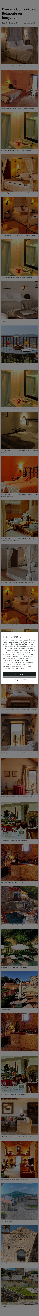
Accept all (19, 674)
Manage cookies (19, 680)
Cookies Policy (19, 668)
